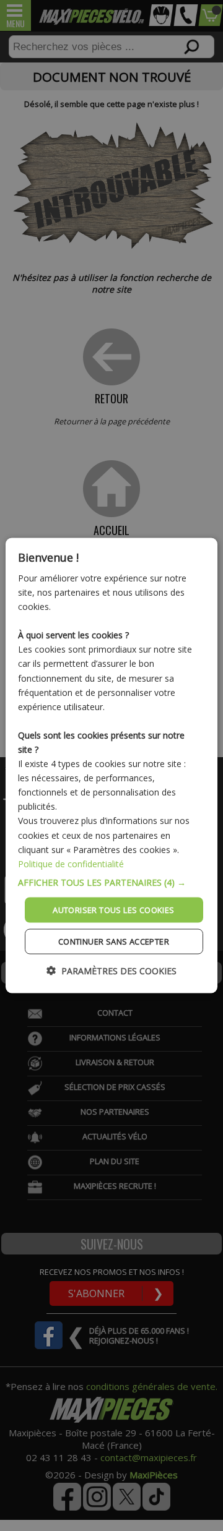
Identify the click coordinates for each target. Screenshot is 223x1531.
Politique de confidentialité (71, 863)
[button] (111, 882)
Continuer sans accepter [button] (113, 941)
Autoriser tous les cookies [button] (113, 909)
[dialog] (111, 765)
